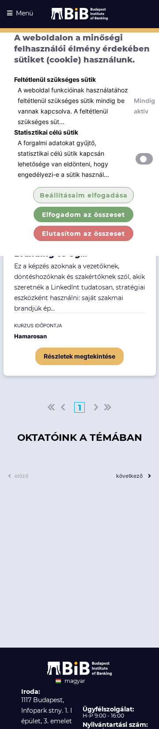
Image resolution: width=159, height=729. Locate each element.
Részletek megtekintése (79, 356)
